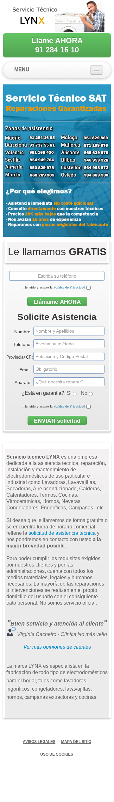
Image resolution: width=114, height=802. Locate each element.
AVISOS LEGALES (39, 741)
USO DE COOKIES (56, 754)
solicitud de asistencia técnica (62, 533)
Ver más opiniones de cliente (55, 647)
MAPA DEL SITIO (76, 741)
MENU (21, 69)
